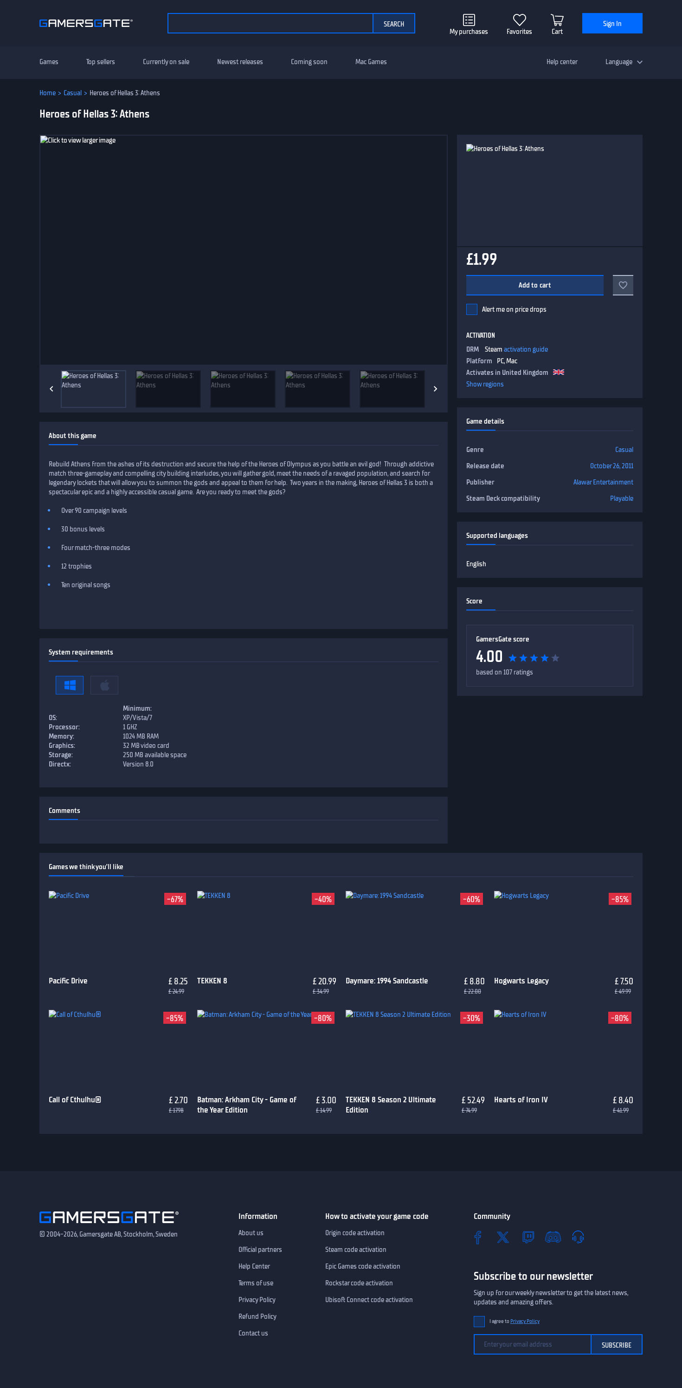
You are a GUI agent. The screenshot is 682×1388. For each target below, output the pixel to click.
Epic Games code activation (362, 1266)
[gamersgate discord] (553, 1237)
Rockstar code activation (359, 1283)
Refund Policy (257, 1316)
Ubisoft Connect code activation (369, 1299)
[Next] (435, 388)
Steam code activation (355, 1249)
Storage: (61, 754)
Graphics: (62, 745)
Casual (73, 93)
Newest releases (240, 61)
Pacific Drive (68, 981)
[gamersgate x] (502, 1237)
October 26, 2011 (611, 466)
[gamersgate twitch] (527, 1237)
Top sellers (100, 61)
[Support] (578, 1237)
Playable (621, 498)
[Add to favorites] (623, 285)
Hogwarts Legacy (521, 981)
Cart (557, 31)
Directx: (60, 764)
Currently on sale (166, 61)
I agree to (514, 1321)
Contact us (253, 1333)
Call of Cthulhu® (75, 1099)
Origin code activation (355, 1232)
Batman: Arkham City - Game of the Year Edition (246, 1104)
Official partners (260, 1249)
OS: (53, 717)
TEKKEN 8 (212, 981)
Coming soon (309, 61)
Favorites (519, 31)
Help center (562, 61)
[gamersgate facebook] (477, 1237)
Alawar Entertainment (603, 482)
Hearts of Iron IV (521, 1099)
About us (251, 1232)
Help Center (254, 1266)
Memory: (61, 736)
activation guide (526, 349)
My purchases (469, 31)
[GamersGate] (109, 1225)
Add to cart (535, 285)
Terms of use (255, 1283)
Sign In (612, 23)
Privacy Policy (257, 1299)
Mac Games (371, 61)
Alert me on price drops (514, 309)
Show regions (485, 384)
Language (618, 61)
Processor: (64, 727)
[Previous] (51, 388)
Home (47, 93)
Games (48, 61)
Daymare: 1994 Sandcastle (387, 981)
